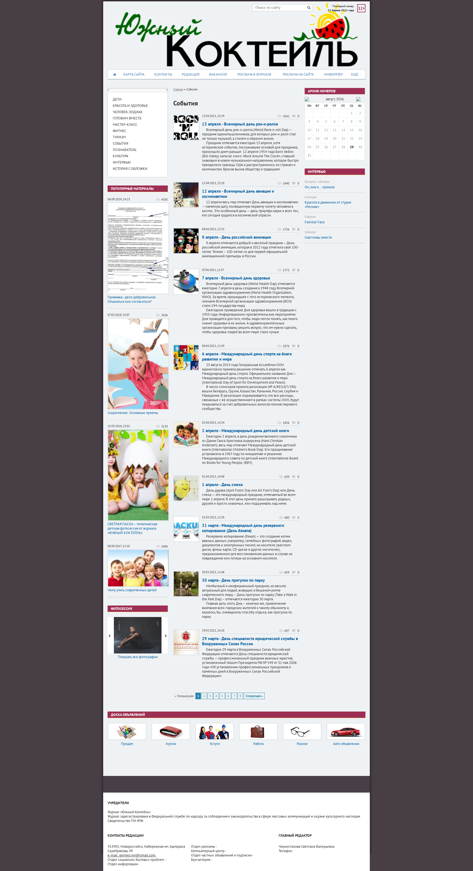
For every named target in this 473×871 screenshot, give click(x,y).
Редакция (190, 74)
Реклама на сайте (298, 74)
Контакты (163, 74)
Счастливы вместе (318, 237)
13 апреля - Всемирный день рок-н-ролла (240, 124)
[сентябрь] (358, 99)
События (310, 217)
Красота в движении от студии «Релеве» (328, 204)
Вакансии (218, 74)
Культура (310, 197)
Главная (178, 89)
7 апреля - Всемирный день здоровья (236, 278)
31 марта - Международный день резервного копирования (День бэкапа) (243, 528)
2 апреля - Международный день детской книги (245, 430)
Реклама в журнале (254, 74)
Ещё (354, 74)
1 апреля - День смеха (222, 484)
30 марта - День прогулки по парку (233, 580)
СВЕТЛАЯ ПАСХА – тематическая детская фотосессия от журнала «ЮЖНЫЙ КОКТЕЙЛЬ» (132, 528)
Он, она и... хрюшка (319, 187)
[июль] (307, 99)
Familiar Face (315, 222)
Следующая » (254, 696)
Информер (333, 74)
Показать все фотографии (138, 657)
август (330, 99)
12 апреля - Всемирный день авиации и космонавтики (238, 194)
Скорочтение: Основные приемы (133, 413)
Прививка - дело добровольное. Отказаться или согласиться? (132, 299)
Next (165, 635)
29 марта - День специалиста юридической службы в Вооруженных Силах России (250, 641)
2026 (340, 99)
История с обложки (317, 182)
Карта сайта (134, 74)
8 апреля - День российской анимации (236, 237)
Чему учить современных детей (132, 590)
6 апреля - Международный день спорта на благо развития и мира (247, 356)
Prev (110, 635)
